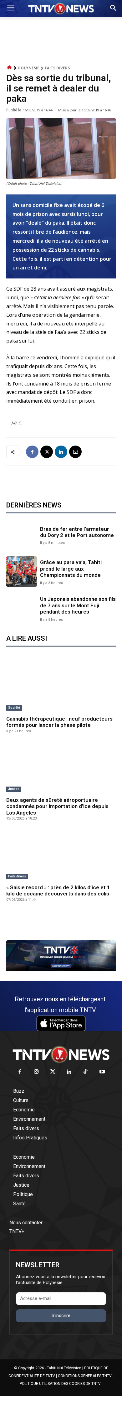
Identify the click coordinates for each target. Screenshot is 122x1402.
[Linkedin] (61, 452)
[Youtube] (102, 1072)
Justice (13, 789)
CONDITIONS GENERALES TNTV (85, 1376)
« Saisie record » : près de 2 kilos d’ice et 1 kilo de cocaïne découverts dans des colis (58, 890)
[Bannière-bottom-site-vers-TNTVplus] (61, 969)
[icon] (9, 68)
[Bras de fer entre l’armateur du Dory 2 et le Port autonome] (21, 535)
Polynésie (28, 68)
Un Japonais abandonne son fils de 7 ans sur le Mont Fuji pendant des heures (78, 605)
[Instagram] (36, 1072)
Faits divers (57, 68)
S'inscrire (61, 1315)
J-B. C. (17, 423)
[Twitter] (53, 1072)
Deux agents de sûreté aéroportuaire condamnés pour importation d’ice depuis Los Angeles (57, 806)
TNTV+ (16, 1231)
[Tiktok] (86, 1072)
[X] (46, 452)
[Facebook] (32, 452)
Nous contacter (26, 1223)
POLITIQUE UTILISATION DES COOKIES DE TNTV (60, 1383)
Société (14, 707)
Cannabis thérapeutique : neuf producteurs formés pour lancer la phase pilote (59, 722)
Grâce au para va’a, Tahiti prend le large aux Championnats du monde (71, 568)
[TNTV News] (61, 1054)
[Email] (75, 452)
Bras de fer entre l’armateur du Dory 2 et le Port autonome (77, 532)
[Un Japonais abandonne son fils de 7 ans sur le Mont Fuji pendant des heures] (21, 608)
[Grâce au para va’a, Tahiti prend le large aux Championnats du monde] (21, 571)
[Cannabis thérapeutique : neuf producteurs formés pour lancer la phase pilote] (61, 686)
